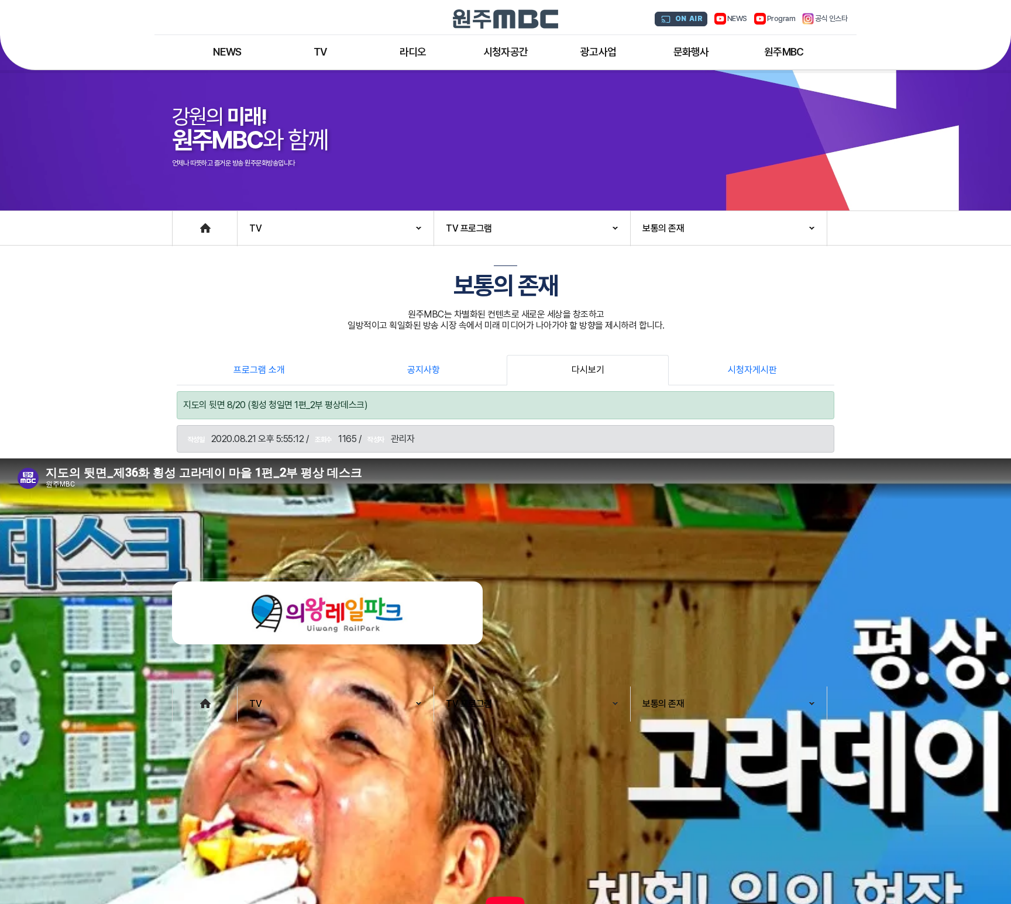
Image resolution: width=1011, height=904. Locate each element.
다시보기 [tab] (588, 369)
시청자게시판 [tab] (752, 369)
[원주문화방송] (505, 19)
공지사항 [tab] (423, 369)
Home (184, 222)
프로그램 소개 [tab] (259, 369)
